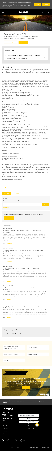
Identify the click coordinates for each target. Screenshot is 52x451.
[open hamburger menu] (3, 12)
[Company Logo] (23, 12)
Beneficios (5, 431)
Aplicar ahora (10, 243)
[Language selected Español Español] (44, 12)
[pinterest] (25, 440)
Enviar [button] (45, 204)
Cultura (4, 423)
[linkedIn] (7, 440)
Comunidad (5, 428)
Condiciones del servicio (44, 447)
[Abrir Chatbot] (37, 424)
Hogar (4, 420)
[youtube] (20, 440)
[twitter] (12, 440)
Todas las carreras (6, 433)
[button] (23, 42)
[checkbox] (11, 42)
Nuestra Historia (6, 425)
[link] (6, 207)
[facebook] (3, 440)
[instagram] (16, 440)
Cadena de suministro (31, 428)
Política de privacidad (34, 447)
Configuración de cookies (10, 6)
